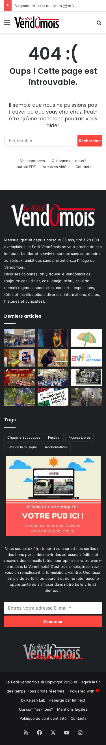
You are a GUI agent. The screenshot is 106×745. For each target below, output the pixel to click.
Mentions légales (72, 709)
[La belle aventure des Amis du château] (53, 377)
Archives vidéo (56, 166)
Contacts (83, 166)
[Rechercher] (99, 24)
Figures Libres (79, 437)
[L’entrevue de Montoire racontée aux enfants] (19, 397)
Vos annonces (32, 160)
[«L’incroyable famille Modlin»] (53, 397)
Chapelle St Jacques (23, 437)
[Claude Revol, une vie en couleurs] (53, 338)
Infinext (78, 700)
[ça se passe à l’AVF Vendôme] (86, 358)
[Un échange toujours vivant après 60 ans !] (19, 338)
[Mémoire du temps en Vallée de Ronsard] (19, 377)
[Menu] (7, 24)
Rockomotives (56, 447)
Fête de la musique (22, 447)
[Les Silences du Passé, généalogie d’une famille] (86, 377)
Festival (54, 437)
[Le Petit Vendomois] (36, 22)
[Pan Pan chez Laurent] (19, 358)
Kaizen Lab (35, 700)
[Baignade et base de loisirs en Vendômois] (86, 338)
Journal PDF (25, 166)
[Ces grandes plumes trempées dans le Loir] (86, 397)
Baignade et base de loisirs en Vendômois (53, 5)
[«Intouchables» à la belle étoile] (53, 358)
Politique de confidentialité (43, 718)
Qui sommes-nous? (69, 160)
